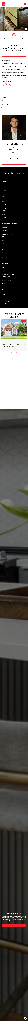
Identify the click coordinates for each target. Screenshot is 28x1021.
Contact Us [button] (14, 925)
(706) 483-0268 (13, 154)
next (15, 34)
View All (14, 358)
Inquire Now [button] (14, 54)
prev (12, 34)
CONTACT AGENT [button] (14, 162)
